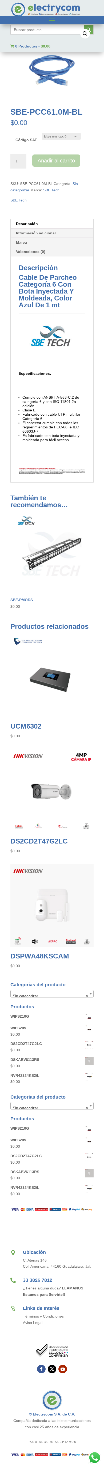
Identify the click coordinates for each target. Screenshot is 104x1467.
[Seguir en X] (52, 1369)
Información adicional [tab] (36, 233)
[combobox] (52, 993)
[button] (85, 33)
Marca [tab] (21, 242)
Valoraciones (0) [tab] (30, 251)
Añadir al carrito (56, 161)
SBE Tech (51, 190)
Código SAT (26, 140)
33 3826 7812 (37, 1280)
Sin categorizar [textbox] (50, 996)
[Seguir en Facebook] (41, 1369)
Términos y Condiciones (43, 1316)
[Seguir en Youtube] (62, 1369)
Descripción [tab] (27, 224)
